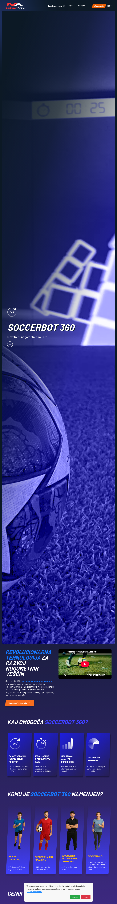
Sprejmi (75, 897)
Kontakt (81, 6)
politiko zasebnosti (34, 892)
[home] (15, 6)
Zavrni (86, 897)
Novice (72, 6)
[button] (56, 6)
